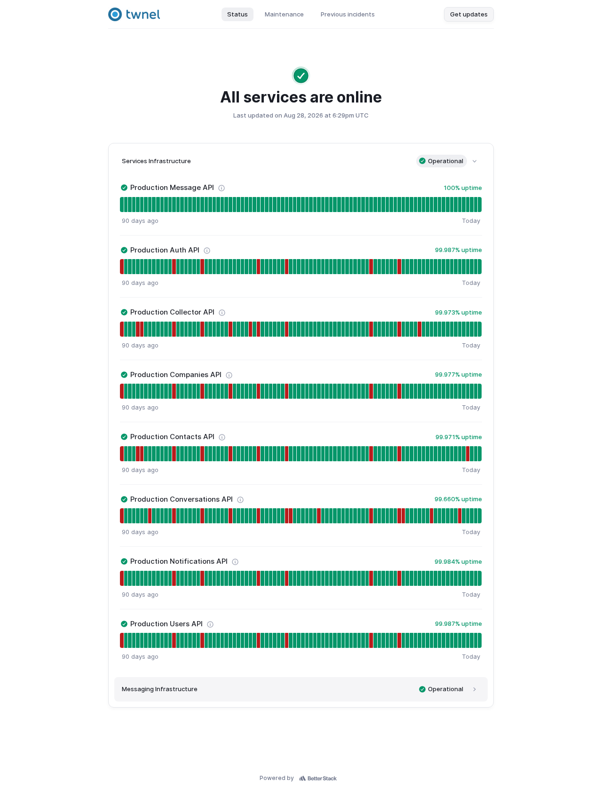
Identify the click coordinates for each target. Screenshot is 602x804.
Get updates (469, 14)
